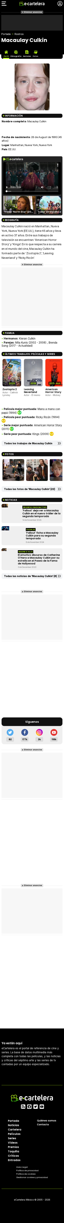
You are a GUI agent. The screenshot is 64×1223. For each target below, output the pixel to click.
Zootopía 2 (9, 389)
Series (12, 1138)
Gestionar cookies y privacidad (32, 1177)
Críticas (13, 1156)
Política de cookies (26, 1173)
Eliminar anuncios (33, 12)
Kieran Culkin (27, 338)
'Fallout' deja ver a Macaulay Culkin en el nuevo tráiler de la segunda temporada (41, 513)
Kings (35, 434)
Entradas (14, 1160)
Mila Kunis (21, 342)
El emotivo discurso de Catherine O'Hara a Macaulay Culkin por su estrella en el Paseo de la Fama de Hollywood (39, 559)
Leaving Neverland (30, 390)
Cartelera (14, 1129)
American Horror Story (53, 390)
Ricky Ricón (43, 417)
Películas (14, 1134)
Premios (13, 1147)
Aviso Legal (22, 1167)
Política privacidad (27, 1170)
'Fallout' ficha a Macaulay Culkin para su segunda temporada (42, 535)
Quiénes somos (46, 1120)
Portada (6, 34)
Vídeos (13, 1143)
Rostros (19, 34)
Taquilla (13, 1151)
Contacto (43, 1124)
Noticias (13, 1125)
